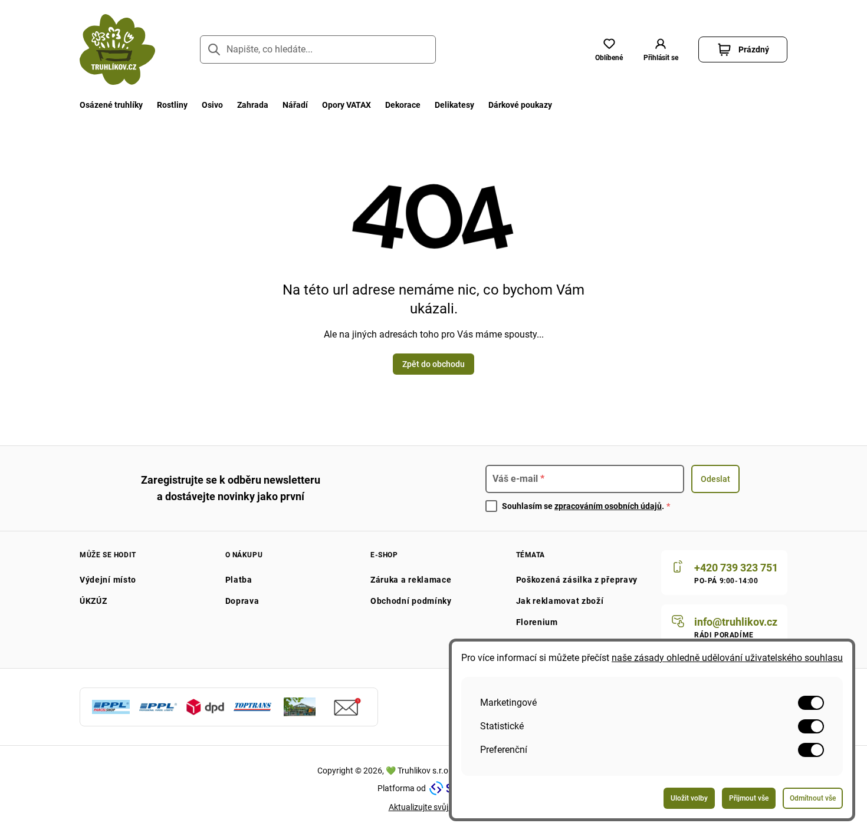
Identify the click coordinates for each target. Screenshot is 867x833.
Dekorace (403, 105)
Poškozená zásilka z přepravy (577, 579)
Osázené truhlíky (111, 105)
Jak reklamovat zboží (560, 601)
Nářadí (295, 105)
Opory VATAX (346, 105)
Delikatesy (454, 105)
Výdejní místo (108, 579)
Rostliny (172, 105)
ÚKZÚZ (93, 601)
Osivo (212, 105)
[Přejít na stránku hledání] (214, 49)
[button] (660, 49)
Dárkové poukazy (520, 105)
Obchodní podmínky (411, 601)
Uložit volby (689, 798)
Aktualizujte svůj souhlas (434, 807)
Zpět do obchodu (433, 364)
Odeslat (715, 479)
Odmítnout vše (813, 798)
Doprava (242, 601)
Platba (238, 579)
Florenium (537, 622)
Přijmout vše (749, 798)
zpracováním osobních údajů (608, 506)
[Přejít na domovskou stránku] (117, 49)
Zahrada (252, 105)
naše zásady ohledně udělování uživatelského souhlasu (727, 657)
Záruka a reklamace (411, 579)
